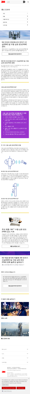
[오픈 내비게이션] (28, 2)
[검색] (24, 2)
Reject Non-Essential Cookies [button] (9, 388)
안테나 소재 (4, 318)
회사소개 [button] (4, 349)
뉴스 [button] (3, 353)
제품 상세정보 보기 (15, 246)
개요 (4, 13)
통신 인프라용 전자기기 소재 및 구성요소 (12, 264)
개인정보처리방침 (16, 367)
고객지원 (5, 25)
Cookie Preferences (22, 368)
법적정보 (9, 367)
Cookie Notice (5, 384)
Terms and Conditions (12, 368)
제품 (4, 16)
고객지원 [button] (4, 362)
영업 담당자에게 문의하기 (15, 54)
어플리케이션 (6, 19)
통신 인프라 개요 (5, 338)
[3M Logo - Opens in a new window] (3, 2)
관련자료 (5, 22)
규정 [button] (3, 358)
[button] (7, 391)
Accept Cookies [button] (21, 388)
